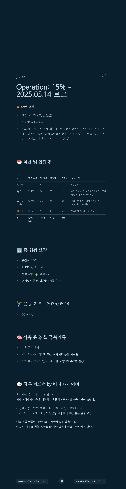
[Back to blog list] (61, 481)
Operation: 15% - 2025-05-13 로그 (32, 481)
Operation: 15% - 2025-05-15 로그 (90, 481)
